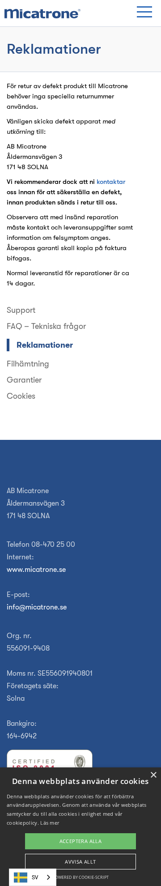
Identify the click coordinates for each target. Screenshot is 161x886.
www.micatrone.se (36, 570)
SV (35, 877)
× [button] (153, 775)
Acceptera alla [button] (80, 841)
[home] (42, 13)
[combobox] (32, 877)
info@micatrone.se (37, 607)
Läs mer (49, 822)
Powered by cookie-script (81, 877)
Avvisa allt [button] (80, 861)
